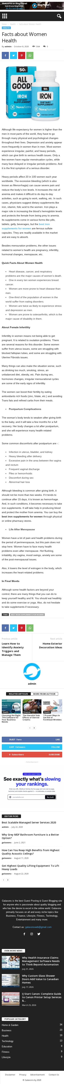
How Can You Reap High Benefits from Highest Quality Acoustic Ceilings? (31, 851)
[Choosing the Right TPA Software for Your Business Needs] (11, 706)
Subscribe (54, 754)
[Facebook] (25, 934)
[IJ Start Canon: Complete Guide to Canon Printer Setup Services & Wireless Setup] (11, 998)
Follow (55, 747)
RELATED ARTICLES (18, 694)
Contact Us (54, 1074)
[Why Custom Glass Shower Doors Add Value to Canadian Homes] (11, 980)
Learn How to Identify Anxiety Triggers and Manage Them (13, 649)
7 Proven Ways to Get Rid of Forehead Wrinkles (52, 717)
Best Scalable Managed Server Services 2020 (29, 822)
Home (4, 24)
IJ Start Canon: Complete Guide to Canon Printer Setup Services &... (41, 997)
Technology (8, 1041)
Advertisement (37, 1074)
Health (13, 24)
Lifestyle (6, 1057)
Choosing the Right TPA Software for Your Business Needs (11, 718)
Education (7, 1046)
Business (6, 1030)
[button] (58, 16)
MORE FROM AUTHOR (44, 694)
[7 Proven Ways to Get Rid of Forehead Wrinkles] (52, 706)
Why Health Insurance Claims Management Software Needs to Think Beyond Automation (41, 961)
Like (58, 739)
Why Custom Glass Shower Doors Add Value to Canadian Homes (40, 979)
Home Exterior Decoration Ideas (50, 645)
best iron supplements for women (27, 614)
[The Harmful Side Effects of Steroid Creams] (32, 706)
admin (8, 46)
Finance (26, 712)
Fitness (5, 1052)
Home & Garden (10, 1025)
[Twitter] (39, 934)
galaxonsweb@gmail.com (38, 927)
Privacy (22, 1074)
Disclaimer (10, 1074)
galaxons (6, 842)
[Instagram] (32, 934)
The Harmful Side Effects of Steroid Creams (31, 717)
